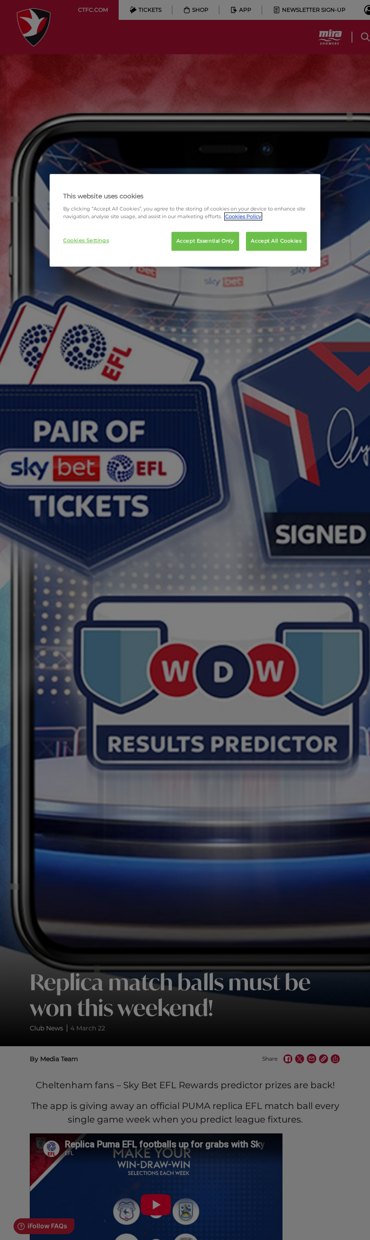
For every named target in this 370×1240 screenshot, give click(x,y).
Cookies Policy (243, 217)
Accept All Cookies (276, 241)
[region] (185, 220)
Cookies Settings (86, 241)
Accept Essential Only (205, 241)
